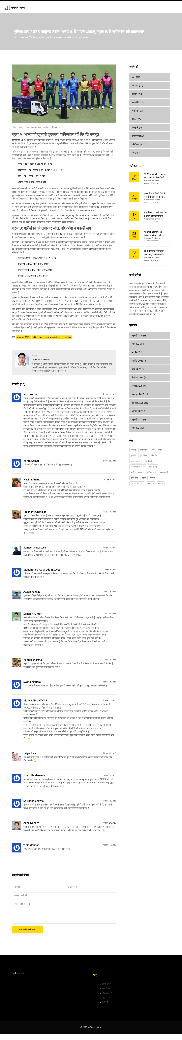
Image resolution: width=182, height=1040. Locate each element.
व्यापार (137, 94)
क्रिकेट (133, 450)
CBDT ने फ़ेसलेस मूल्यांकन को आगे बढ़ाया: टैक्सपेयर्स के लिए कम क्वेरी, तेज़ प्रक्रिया (155, 176)
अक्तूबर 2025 (140, 394)
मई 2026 (137, 352)
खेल (136, 77)
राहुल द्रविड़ (153, 466)
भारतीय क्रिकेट (136, 461)
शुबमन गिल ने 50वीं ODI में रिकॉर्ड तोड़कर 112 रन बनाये (154, 195)
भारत (152, 450)
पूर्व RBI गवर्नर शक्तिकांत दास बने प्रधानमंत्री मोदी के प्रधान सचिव (155, 253)
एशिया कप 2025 (23, 337)
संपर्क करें (106, 997)
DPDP (105, 1002)
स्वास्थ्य (152, 478)
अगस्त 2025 (139, 411)
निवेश (160, 450)
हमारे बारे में (106, 984)
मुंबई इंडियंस (143, 455)
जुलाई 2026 (139, 335)
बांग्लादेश (154, 455)
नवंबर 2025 (139, 386)
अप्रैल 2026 (139, 360)
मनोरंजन (138, 110)
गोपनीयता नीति (108, 993)
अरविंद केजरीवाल (136, 472)
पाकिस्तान (150, 483)
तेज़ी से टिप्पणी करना (27, 929)
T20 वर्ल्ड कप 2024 (137, 483)
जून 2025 (138, 428)
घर (15, 37)
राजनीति (138, 102)
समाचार (137, 85)
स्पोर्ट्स (136, 153)
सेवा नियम (106, 988)
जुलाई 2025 (139, 419)
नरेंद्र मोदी (134, 478)
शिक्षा (136, 119)
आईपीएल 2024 (151, 472)
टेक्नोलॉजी (138, 136)
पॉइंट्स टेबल (37, 337)
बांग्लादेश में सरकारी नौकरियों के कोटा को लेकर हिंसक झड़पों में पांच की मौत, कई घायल (155, 214)
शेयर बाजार (143, 450)
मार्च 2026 (138, 369)
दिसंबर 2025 (139, 377)
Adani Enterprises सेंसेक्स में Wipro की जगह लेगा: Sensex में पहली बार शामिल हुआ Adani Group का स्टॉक (155, 234)
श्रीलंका (68, 337)
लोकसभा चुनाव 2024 (138, 466)
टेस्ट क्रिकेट (149, 461)
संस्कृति (137, 127)
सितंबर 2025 (140, 402)
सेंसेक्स (144, 478)
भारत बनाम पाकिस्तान (53, 337)
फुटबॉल (133, 455)
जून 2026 (138, 344)
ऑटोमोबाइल (138, 144)
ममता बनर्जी (164, 472)
